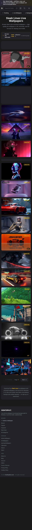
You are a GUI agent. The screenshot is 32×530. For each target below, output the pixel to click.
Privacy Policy (4, 467)
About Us (3, 456)
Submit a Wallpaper (8, 420)
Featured (3, 427)
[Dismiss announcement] (30, 3)
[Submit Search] (24, 8)
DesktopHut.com (9, 474)
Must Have (4, 430)
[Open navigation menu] (29, 8)
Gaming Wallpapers (6, 443)
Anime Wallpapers (5, 438)
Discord (3, 460)
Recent (3, 423)
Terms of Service (5, 465)
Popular (3, 425)
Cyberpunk (3, 445)
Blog (2, 458)
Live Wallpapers (17, 13)
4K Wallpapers (4, 440)
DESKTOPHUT (6, 410)
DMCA (2, 463)
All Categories (4, 432)
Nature (3, 447)
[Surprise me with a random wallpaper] (20, 8)
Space (2, 450)
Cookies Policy (4, 470)
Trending (6, 13)
